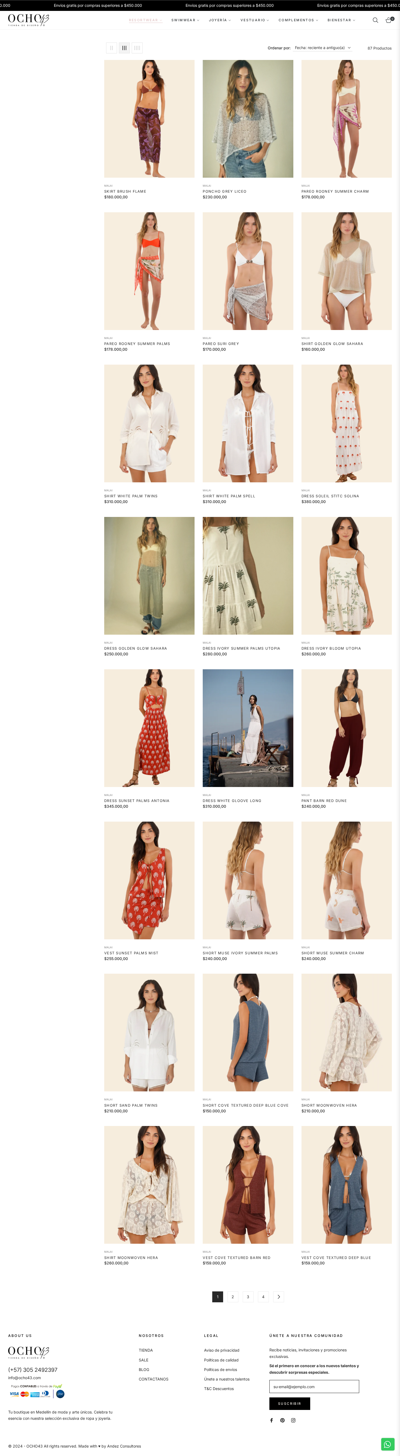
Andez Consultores (124, 1446)
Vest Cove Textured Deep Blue (336, 1257)
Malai (108, 185)
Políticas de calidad (221, 1360)
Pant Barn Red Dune (324, 800)
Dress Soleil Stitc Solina (330, 496)
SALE (143, 1360)
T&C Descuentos (219, 1388)
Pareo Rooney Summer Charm (335, 191)
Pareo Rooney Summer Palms (137, 343)
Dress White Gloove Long (232, 800)
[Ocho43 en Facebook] (271, 1419)
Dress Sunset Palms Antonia (137, 800)
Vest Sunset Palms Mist (131, 953)
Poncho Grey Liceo (225, 191)
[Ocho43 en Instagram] (293, 1419)
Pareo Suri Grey (221, 343)
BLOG (144, 1369)
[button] (375, 20)
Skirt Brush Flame (125, 191)
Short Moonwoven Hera (329, 1105)
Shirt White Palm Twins (131, 496)
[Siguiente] (278, 1296)
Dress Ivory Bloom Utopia (331, 648)
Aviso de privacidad (221, 1350)
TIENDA (146, 1350)
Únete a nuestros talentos (227, 1379)
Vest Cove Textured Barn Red (236, 1257)
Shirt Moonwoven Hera (131, 1257)
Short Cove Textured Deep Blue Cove (246, 1105)
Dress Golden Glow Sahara (135, 648)
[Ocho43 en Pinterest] (282, 1419)
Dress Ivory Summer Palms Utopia (241, 648)
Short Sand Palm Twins (131, 1105)
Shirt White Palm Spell (229, 496)
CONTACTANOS (153, 1379)
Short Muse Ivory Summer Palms (240, 953)
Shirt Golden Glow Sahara (332, 343)
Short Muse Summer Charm (332, 953)
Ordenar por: (279, 48)
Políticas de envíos (220, 1369)
